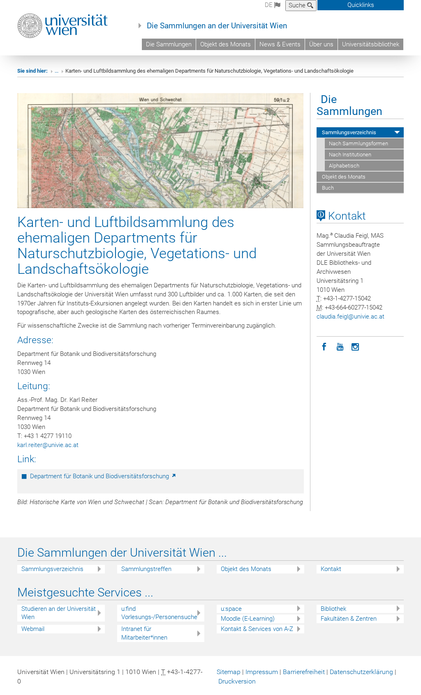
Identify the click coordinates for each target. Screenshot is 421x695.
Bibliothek (333, 608)
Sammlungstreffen (146, 569)
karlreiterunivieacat (48, 445)
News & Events (280, 44)
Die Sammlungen (169, 44)
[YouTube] (340, 346)
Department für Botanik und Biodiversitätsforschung (100, 476)
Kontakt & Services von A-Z (257, 629)
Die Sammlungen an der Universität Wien (217, 25)
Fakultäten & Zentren (349, 618)
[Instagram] (355, 346)
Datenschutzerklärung (361, 672)
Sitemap (229, 672)
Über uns (321, 44)
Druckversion (237, 681)
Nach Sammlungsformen (358, 143)
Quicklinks (360, 5)
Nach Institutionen (350, 154)
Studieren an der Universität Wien (58, 613)
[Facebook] (324, 346)
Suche (298, 5)
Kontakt (345, 215)
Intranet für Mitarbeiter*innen (144, 633)
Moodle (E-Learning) (248, 618)
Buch (327, 188)
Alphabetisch (344, 166)
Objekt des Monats (225, 44)
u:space (231, 608)
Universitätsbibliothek (370, 44)
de (269, 5)
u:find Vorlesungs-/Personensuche (159, 613)
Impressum (261, 672)
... (56, 71)
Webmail (32, 629)
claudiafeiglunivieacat (350, 316)
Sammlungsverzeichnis (348, 132)
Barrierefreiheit (304, 672)
